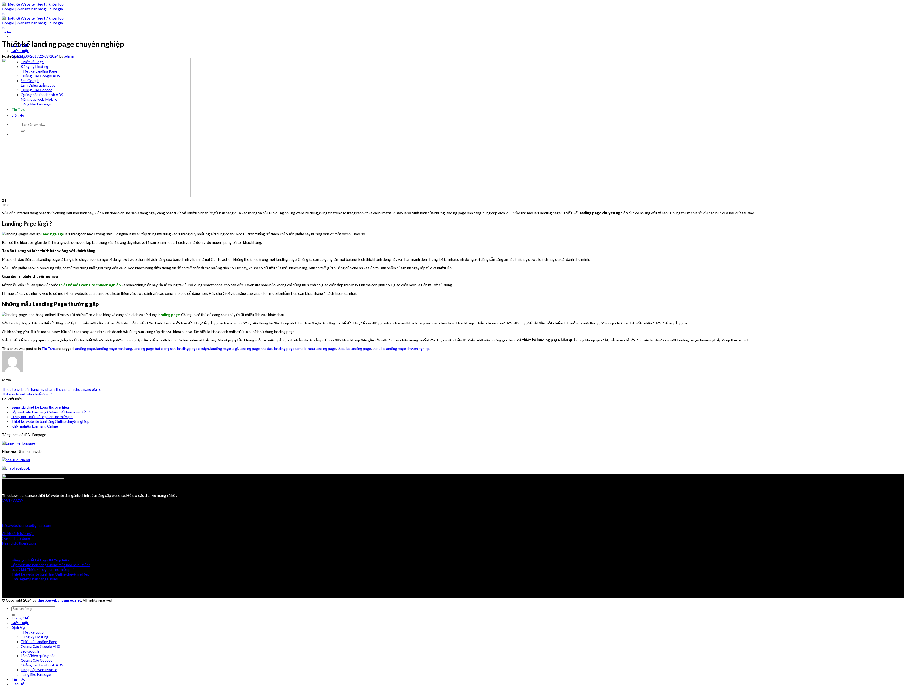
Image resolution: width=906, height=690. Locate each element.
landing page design (193, 348)
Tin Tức (7, 31)
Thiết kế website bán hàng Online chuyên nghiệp (50, 421)
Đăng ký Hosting (34, 637)
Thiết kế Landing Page (39, 641)
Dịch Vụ (18, 627)
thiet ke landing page (354, 348)
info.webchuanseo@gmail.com (26, 525)
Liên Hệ (17, 684)
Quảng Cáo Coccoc (36, 660)
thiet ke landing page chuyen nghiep (400, 348)
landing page (169, 314)
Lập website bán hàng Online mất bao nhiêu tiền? (50, 412)
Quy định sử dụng (16, 538)
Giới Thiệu (20, 50)
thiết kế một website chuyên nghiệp (90, 285)
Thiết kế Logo (32, 632)
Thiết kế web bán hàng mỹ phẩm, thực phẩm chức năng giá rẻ (51, 389)
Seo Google (30, 651)
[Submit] (13, 615)
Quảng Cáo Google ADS (40, 646)
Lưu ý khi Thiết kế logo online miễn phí (42, 416)
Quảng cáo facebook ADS (42, 665)
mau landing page (322, 348)
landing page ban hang (114, 348)
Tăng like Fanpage (36, 674)
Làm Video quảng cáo (38, 655)
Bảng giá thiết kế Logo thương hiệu (40, 407)
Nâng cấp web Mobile (39, 669)
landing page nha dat (256, 348)
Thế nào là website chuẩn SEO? (27, 394)
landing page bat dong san (155, 348)
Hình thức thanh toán (19, 543)
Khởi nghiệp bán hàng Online (34, 426)
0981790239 (12, 500)
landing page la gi (224, 348)
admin (69, 56)
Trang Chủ (20, 618)
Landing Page (52, 234)
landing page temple (290, 348)
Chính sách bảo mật (18, 533)
